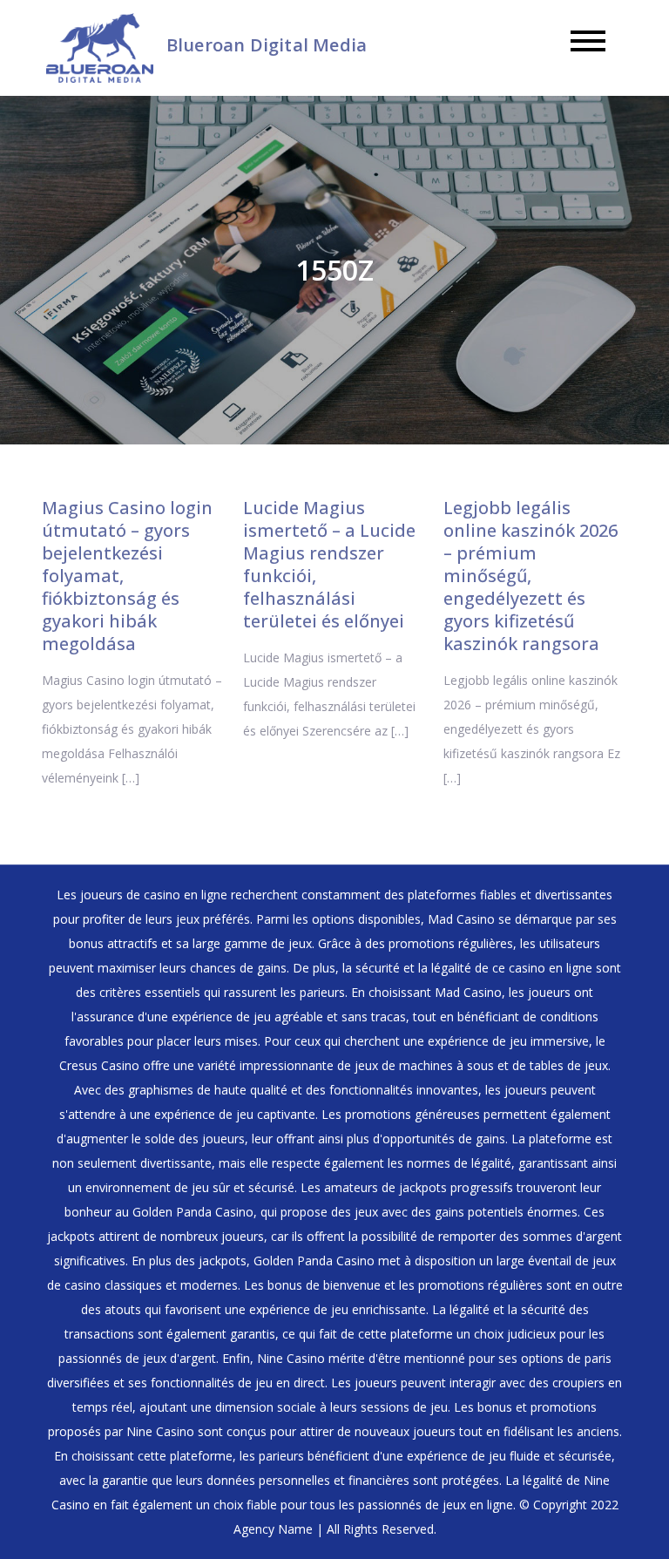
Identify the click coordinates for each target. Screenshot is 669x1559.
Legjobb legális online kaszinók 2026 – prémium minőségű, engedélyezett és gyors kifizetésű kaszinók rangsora (530, 575)
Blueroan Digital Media (266, 45)
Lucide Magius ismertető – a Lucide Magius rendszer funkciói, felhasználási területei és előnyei (329, 564)
